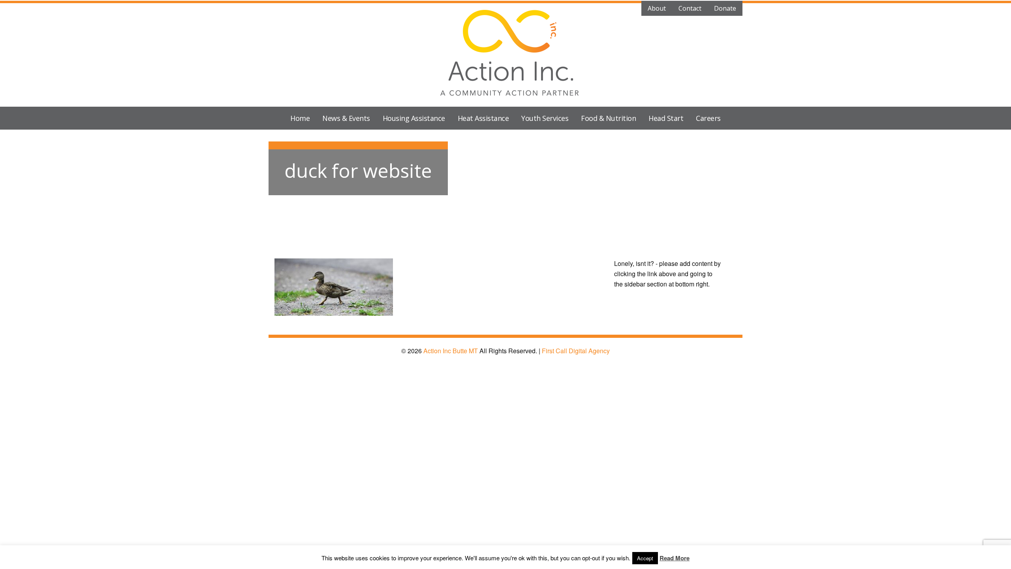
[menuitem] (300, 118)
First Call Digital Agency (576, 350)
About (657, 8)
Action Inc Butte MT (450, 350)
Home (300, 118)
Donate (725, 8)
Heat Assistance (483, 118)
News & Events (346, 118)
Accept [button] (645, 558)
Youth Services (544, 118)
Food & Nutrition (608, 118)
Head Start (665, 118)
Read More (675, 558)
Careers (708, 118)
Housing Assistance (414, 118)
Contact (689, 8)
